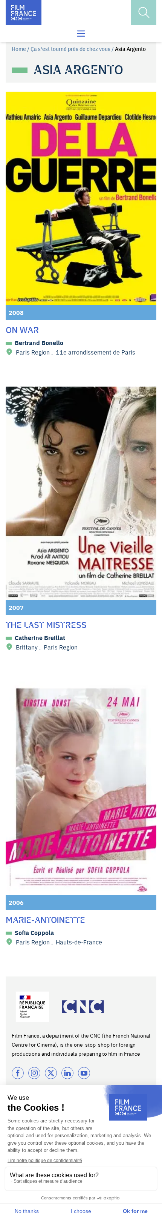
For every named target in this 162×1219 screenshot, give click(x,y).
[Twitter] (51, 1073)
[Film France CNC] (23, 12)
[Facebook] (18, 1073)
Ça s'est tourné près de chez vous (70, 48)
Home (19, 48)
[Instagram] (34, 1073)
